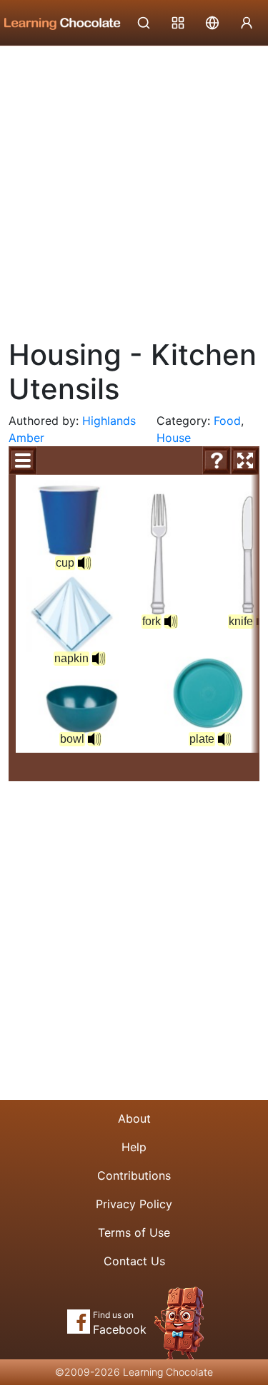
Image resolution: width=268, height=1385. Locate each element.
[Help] (216, 460)
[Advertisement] (134, 187)
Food (227, 420)
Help (134, 1147)
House (174, 438)
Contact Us (134, 1261)
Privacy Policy (134, 1204)
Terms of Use (134, 1232)
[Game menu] (23, 460)
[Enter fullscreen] (245, 460)
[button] (98, 659)
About (134, 1118)
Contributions (134, 1175)
